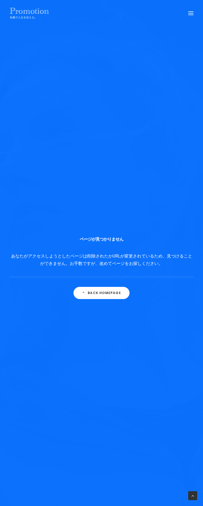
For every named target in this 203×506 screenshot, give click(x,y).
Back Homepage (104, 293)
